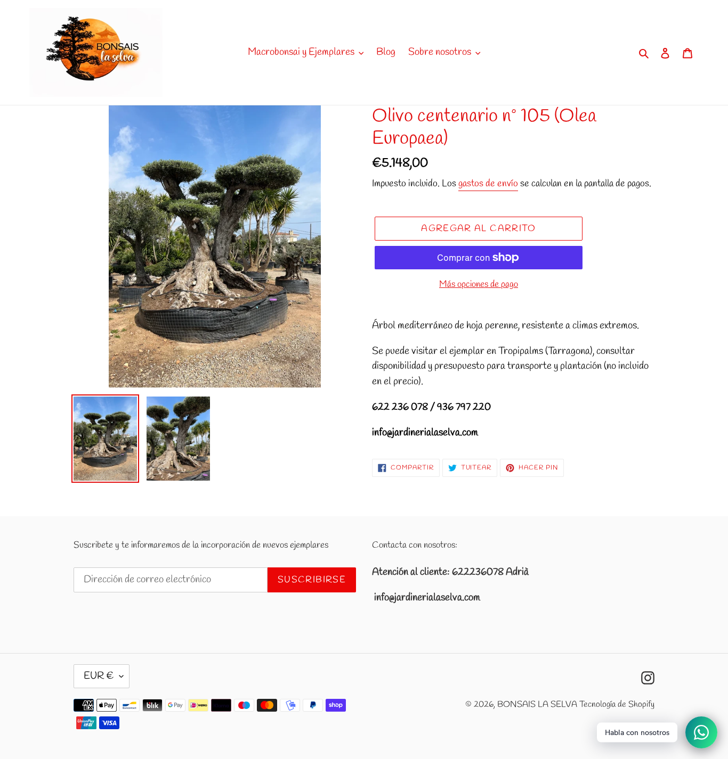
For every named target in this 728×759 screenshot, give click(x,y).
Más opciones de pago (478, 284)
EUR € (99, 676)
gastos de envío (488, 183)
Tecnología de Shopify (616, 704)
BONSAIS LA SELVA (537, 704)
